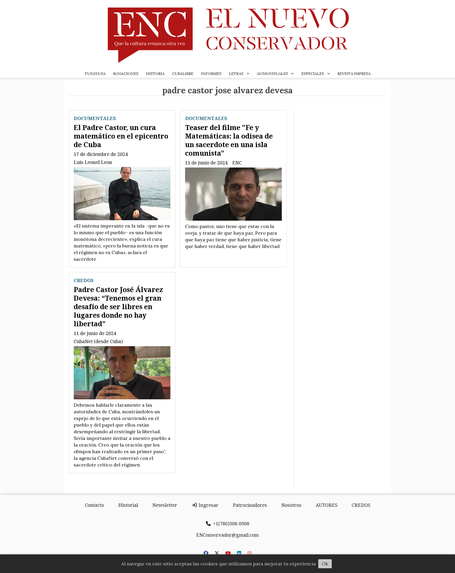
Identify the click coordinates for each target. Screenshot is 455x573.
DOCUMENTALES (95, 118)
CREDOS (84, 280)
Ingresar (207, 505)
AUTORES (326, 505)
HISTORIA (155, 73)
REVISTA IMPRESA (354, 73)
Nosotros (291, 505)
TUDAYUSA (95, 73)
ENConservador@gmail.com (227, 535)
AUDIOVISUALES (272, 73)
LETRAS (236, 73)
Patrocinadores (250, 505)
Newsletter (164, 505)
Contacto (94, 505)
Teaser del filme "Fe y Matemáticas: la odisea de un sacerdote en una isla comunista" (229, 140)
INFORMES (211, 73)
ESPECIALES (312, 73)
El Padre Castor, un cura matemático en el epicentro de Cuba (121, 136)
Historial (128, 505)
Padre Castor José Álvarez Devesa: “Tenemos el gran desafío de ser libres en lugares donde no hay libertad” (118, 306)
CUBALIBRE (182, 73)
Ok (325, 564)
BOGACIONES (125, 73)
